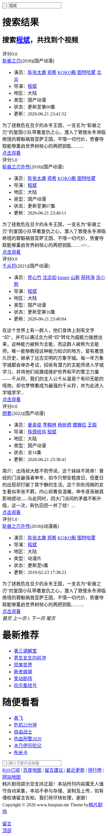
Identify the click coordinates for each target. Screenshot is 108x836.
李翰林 (49, 424)
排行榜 (95, 770)
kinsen (63, 277)
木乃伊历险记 (27, 745)
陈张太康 (37, 72)
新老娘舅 (23, 671)
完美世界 (23, 664)
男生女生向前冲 (30, 657)
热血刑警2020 (27, 738)
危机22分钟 (25, 725)
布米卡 (21, 752)
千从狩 (9, 265)
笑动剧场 (23, 678)
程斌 (23, 40)
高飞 (18, 718)
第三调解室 (25, 651)
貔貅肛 (79, 424)
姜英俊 (34, 424)
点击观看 (11, 153)
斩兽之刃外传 (16, 166)
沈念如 (49, 277)
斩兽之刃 (11, 60)
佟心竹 (34, 277)
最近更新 (75, 770)
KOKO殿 (67, 72)
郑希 (51, 72)
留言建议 (54, 770)
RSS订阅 (11, 770)
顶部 (7, 830)
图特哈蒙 (86, 72)
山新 (75, 277)
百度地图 (32, 770)
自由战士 (23, 731)
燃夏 (7, 413)
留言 (7, 823)
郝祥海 (88, 277)
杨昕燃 (64, 424)
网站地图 (11, 777)
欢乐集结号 (25, 685)
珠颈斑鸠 (37, 431)
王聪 (92, 424)
